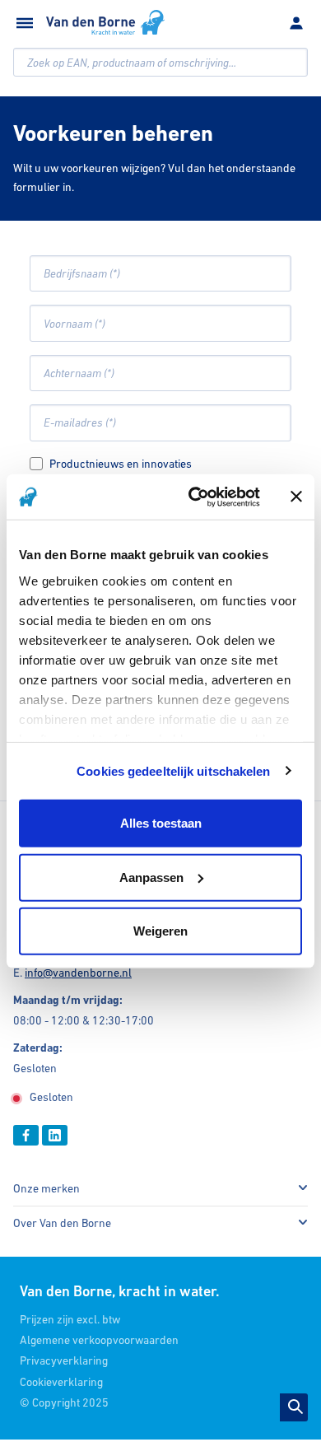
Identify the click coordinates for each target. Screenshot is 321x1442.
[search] (160, 62)
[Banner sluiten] (296, 496)
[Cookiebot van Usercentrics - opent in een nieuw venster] (194, 496)
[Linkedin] (54, 1135)
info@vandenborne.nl (78, 972)
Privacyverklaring (64, 1360)
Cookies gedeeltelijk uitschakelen (173, 770)
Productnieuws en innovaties (120, 463)
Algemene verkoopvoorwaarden (99, 1339)
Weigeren (160, 931)
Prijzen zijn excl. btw (70, 1319)
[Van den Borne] (105, 22)
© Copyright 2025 (64, 1402)
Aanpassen (151, 877)
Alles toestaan (161, 823)
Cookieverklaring (61, 1381)
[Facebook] (26, 1135)
